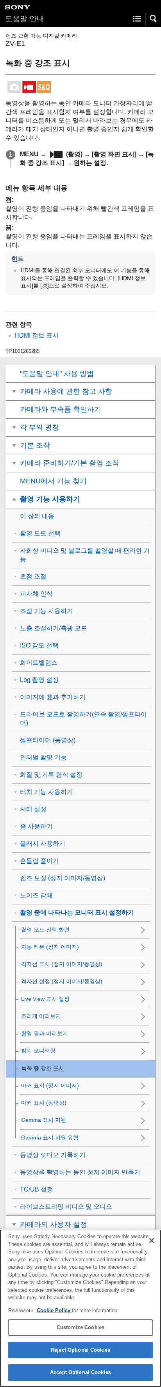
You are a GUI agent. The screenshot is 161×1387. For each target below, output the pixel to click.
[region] (80, 1308)
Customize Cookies (80, 1327)
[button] (153, 18)
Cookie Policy (54, 1310)
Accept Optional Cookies (80, 1372)
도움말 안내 (24, 18)
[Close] (151, 1240)
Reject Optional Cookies (80, 1350)
